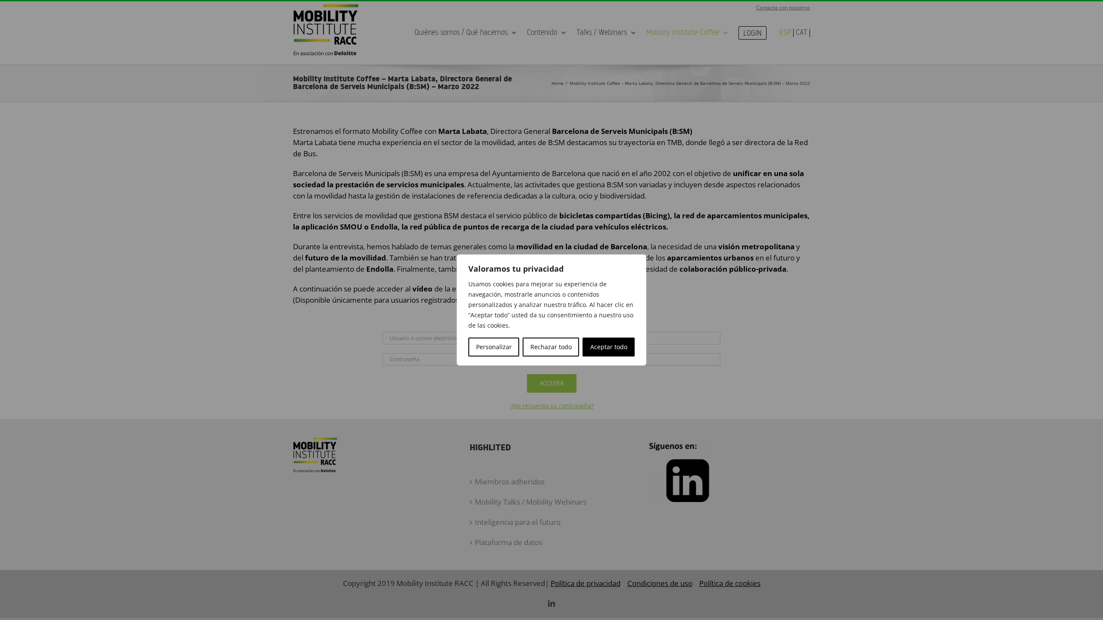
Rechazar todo (551, 347)
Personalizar (494, 347)
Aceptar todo (608, 347)
